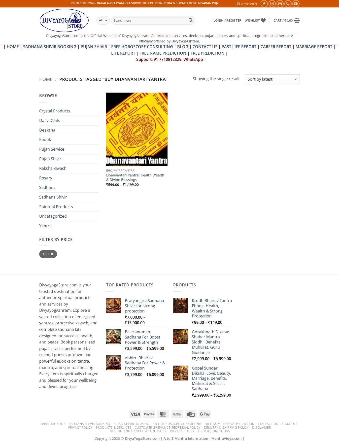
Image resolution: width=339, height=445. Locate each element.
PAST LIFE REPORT (239, 46)
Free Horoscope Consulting (177, 424)
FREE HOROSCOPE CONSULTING (142, 46)
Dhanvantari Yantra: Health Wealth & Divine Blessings (135, 177)
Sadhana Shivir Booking (89, 424)
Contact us (268, 424)
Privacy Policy (80, 427)
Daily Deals (49, 120)
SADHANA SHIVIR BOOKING (49, 46)
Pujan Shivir (50, 159)
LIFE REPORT (123, 53)
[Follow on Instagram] (272, 3)
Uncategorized (53, 216)
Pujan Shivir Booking (131, 424)
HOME (13, 46)
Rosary (45, 178)
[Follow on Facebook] (264, 3)
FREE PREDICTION (208, 53)
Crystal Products (54, 111)
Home (45, 79)
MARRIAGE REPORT (314, 46)
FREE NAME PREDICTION (162, 53)
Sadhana (47, 187)
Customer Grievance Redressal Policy (168, 427)
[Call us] (288, 3)
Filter (48, 254)
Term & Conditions (214, 431)
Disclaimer (261, 427)
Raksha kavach (53, 168)
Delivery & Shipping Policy (226, 427)
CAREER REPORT (276, 46)
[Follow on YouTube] (296, 3)
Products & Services (114, 427)
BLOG (183, 46)
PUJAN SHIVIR (94, 46)
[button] (247, 3)
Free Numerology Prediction (230, 424)
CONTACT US (205, 46)
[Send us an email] (280, 3)
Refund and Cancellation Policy (138, 431)
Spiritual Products (56, 206)
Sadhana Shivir (53, 197)
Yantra (45, 226)
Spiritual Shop (53, 424)
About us (289, 424)
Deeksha (47, 130)
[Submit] (190, 20)
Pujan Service (51, 149)
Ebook (45, 139)
